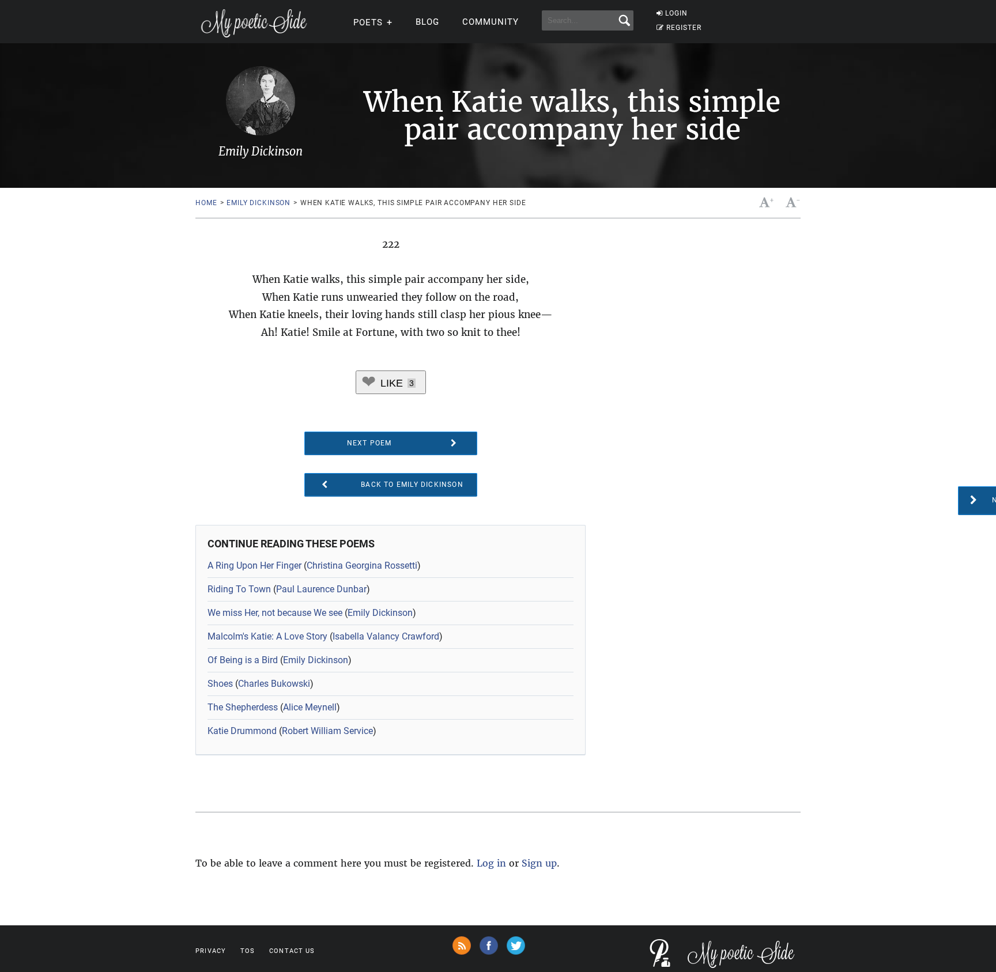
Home (206, 203)
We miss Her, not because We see (274, 612)
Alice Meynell (310, 707)
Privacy (210, 951)
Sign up (539, 863)
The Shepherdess (242, 707)
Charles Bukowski (274, 683)
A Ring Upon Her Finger (254, 565)
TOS (247, 951)
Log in (491, 863)
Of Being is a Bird (242, 660)
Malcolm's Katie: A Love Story (267, 636)
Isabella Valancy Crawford (386, 636)
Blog (427, 22)
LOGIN (676, 13)
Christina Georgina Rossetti (362, 565)
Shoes (220, 683)
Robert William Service (327, 730)
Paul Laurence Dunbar (321, 589)
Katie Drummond (242, 730)
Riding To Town (239, 589)
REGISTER (683, 28)
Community (490, 22)
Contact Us (292, 951)
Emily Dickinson (258, 203)
